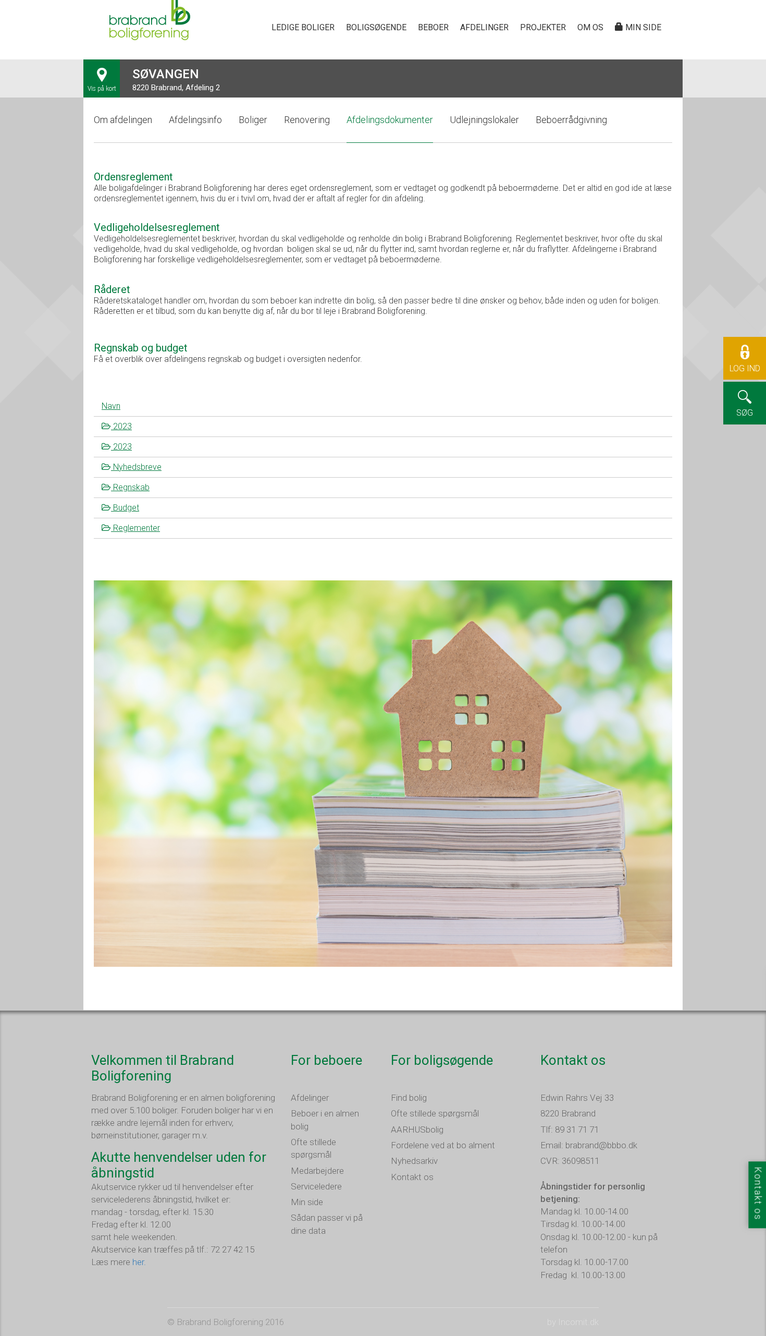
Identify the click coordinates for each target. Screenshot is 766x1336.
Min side (642, 27)
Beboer (433, 27)
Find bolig (409, 1097)
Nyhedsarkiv (414, 1161)
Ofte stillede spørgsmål (435, 1113)
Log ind (745, 368)
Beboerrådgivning (571, 119)
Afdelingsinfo (195, 119)
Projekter (543, 27)
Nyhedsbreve (136, 467)
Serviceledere (316, 1186)
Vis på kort (102, 88)
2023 (121, 426)
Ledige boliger (303, 27)
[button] (744, 379)
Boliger (253, 119)
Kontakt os (412, 1177)
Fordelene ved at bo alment (443, 1145)
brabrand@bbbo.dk (601, 1145)
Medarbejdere (317, 1170)
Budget (125, 508)
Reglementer (135, 528)
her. (139, 1262)
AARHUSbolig (417, 1129)
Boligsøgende (376, 27)
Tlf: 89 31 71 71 (569, 1129)
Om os (590, 27)
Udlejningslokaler (484, 119)
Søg (744, 413)
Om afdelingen (123, 119)
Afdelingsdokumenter (390, 119)
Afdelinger (484, 27)
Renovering (307, 119)
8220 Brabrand (568, 1113)
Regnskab (130, 487)
